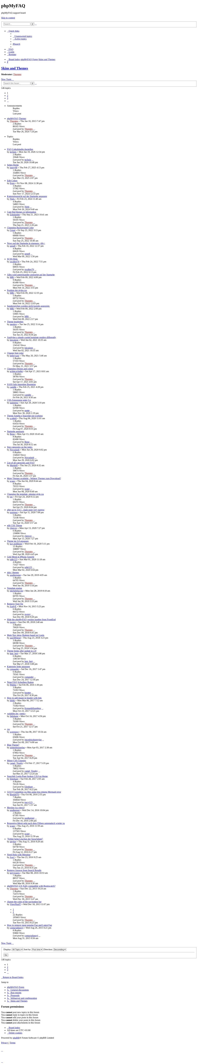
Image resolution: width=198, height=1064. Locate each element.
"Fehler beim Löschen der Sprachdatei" (25, 839)
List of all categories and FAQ (20, 463)
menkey (13, 324)
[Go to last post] (34, 129)
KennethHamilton (32, 708)
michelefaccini (16, 591)
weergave (14, 732)
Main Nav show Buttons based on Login (25, 635)
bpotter (27, 692)
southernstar (15, 575)
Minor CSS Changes (16, 760)
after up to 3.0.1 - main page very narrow (25, 510)
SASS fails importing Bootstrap (21, 384)
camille (13, 387)
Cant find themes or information (21, 212)
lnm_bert (14, 653)
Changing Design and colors (20, 368)
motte (27, 410)
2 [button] (7, 95)
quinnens (14, 402)
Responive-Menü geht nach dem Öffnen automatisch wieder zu (36, 823)
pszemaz (14, 512)
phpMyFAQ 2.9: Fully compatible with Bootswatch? (31, 886)
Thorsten (17, 74)
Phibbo (13, 685)
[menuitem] (22, 36)
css (8, 729)
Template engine (14, 588)
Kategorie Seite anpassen (18, 666)
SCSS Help (12, 259)
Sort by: (28, 949)
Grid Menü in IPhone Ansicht (20, 557)
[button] (8, 101)
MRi (12, 277)
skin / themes (13, 572)
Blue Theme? (13, 745)
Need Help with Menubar (18, 854)
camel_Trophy (16, 763)
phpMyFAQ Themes (16, 118)
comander (14, 669)
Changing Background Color (20, 227)
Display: (7, 949)
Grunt (12, 230)
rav (11, 496)
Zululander (15, 214)
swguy (27, 614)
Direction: (48, 949)
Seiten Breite (13, 165)
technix (13, 152)
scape (12, 481)
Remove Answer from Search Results (24, 870)
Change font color (15, 353)
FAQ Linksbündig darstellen (20, 149)
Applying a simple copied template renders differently (31, 337)
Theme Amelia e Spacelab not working (25, 416)
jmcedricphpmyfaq (33, 739)
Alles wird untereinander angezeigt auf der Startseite (31, 274)
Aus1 (12, 857)
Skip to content (8, 18)
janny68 (13, 167)
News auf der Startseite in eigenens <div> (26, 243)
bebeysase (14, 355)
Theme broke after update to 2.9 (21, 651)
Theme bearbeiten (15, 321)
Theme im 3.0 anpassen (18, 541)
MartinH (14, 465)
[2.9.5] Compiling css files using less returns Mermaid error (34, 792)
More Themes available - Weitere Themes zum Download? (34, 478)
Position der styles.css (17, 290)
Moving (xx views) (15, 807)
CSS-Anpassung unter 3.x (19, 400)
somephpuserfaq (17, 747)
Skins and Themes (14, 68)
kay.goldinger (16, 544)
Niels (12, 199)
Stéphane (14, 716)
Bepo (12, 434)
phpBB (16, 1038)
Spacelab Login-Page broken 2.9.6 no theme (27, 776)
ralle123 (13, 559)
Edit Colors (12, 180)
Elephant (14, 779)
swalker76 (14, 261)
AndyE (13, 606)
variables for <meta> (16, 713)
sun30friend (15, 638)
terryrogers (15, 873)
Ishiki (12, 700)
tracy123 (28, 802)
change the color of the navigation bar (24, 901)
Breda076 (14, 794)
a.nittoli (13, 418)
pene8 (12, 246)
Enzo (12, 183)
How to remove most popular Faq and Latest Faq (29, 925)
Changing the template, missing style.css (25, 494)
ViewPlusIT (15, 904)
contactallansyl (16, 928)
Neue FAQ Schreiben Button (20, 682)
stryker (13, 841)
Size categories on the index (19, 447)
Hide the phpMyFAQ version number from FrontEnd (31, 619)
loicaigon (14, 340)
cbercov (13, 528)
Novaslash (14, 449)
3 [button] (7, 98)
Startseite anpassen (15, 431)
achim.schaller (16, 371)
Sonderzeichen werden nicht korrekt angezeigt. (28, 306)
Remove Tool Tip (15, 604)
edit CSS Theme (14, 525)
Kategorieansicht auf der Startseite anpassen (27, 196)
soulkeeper (15, 810)
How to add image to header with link (24, 698)
